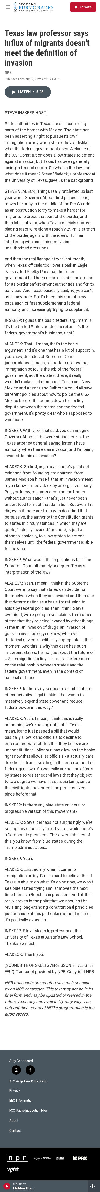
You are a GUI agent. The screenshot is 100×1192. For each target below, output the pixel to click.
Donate (85, 7)
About (13, 1120)
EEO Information (21, 1100)
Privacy (14, 1090)
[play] (7, 1186)
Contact (15, 1130)
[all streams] (94, 1186)
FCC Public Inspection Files (28, 1110)
